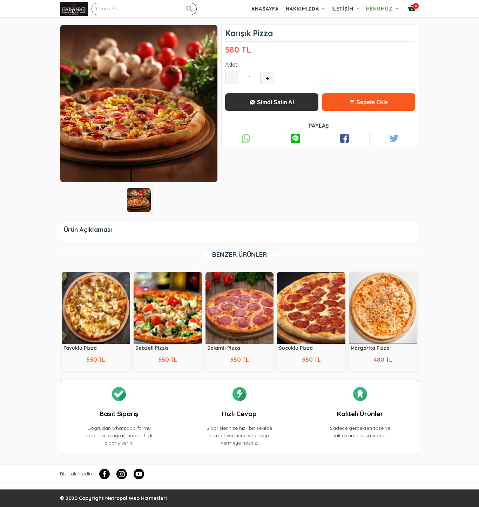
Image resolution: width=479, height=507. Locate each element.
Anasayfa (265, 9)
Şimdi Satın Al (275, 102)
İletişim (342, 9)
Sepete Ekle (371, 102)
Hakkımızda (302, 9)
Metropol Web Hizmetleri (136, 498)
